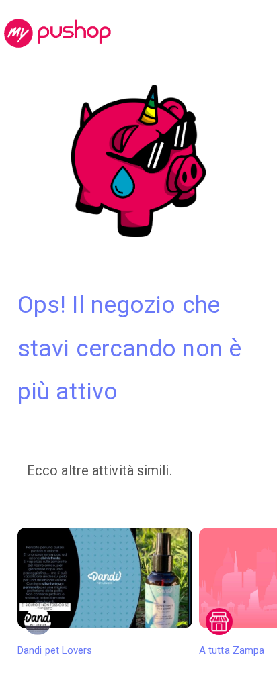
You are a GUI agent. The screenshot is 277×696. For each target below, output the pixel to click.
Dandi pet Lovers (55, 650)
